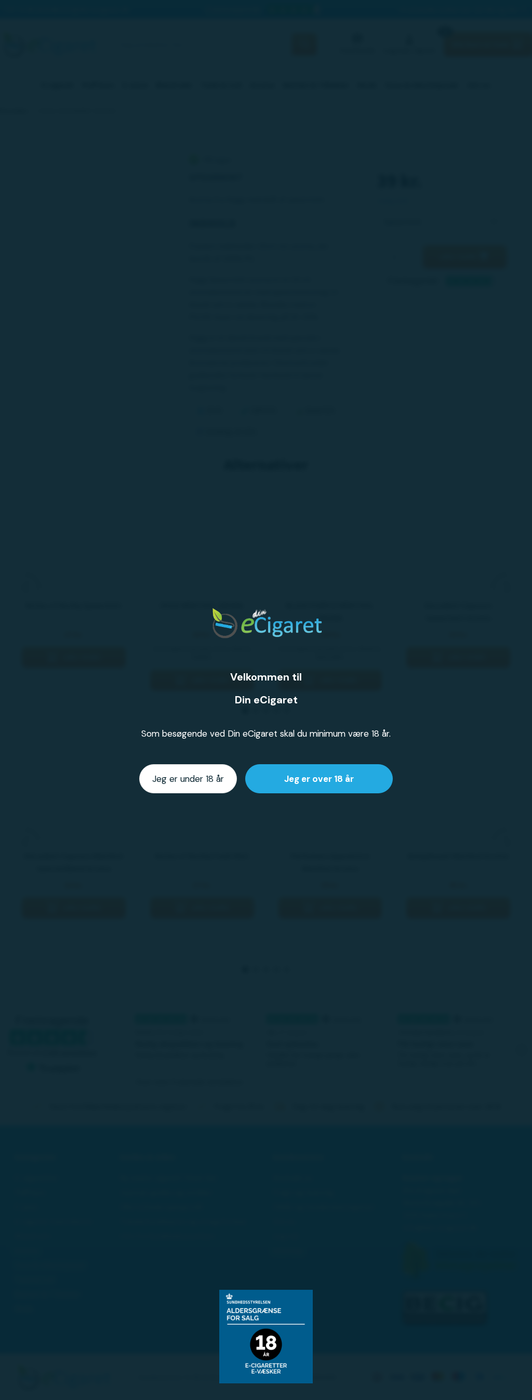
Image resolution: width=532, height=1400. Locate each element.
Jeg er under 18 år (188, 778)
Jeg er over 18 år (319, 778)
